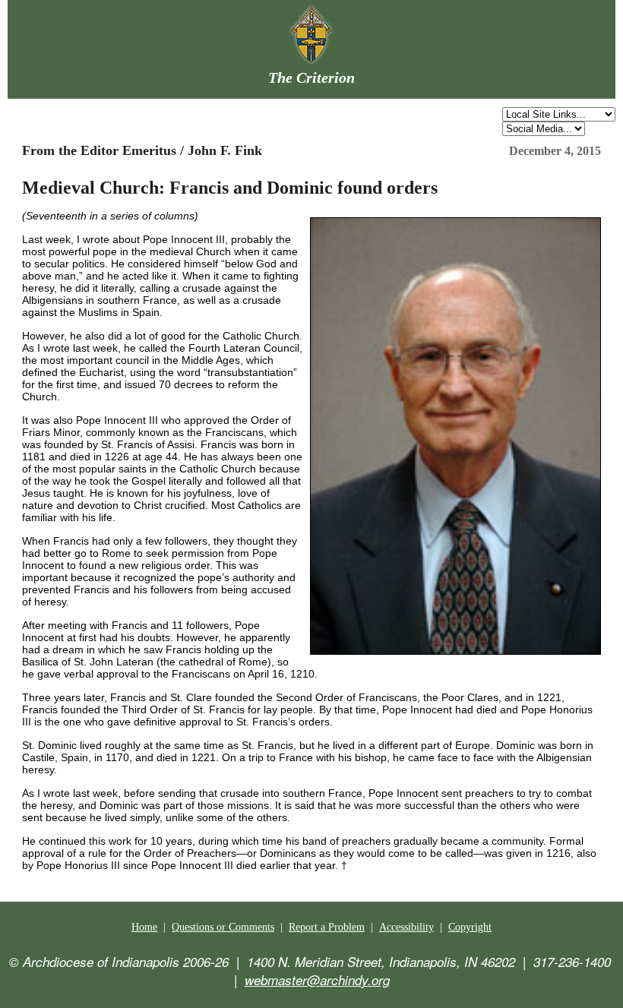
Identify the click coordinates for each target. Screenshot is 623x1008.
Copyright (470, 927)
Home (144, 927)
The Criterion (311, 77)
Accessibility (406, 927)
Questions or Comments (223, 927)
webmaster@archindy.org (317, 980)
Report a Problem (327, 927)
